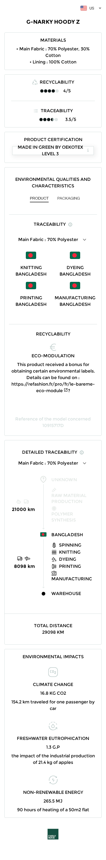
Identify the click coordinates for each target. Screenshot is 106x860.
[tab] (39, 198)
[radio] (41, 91)
